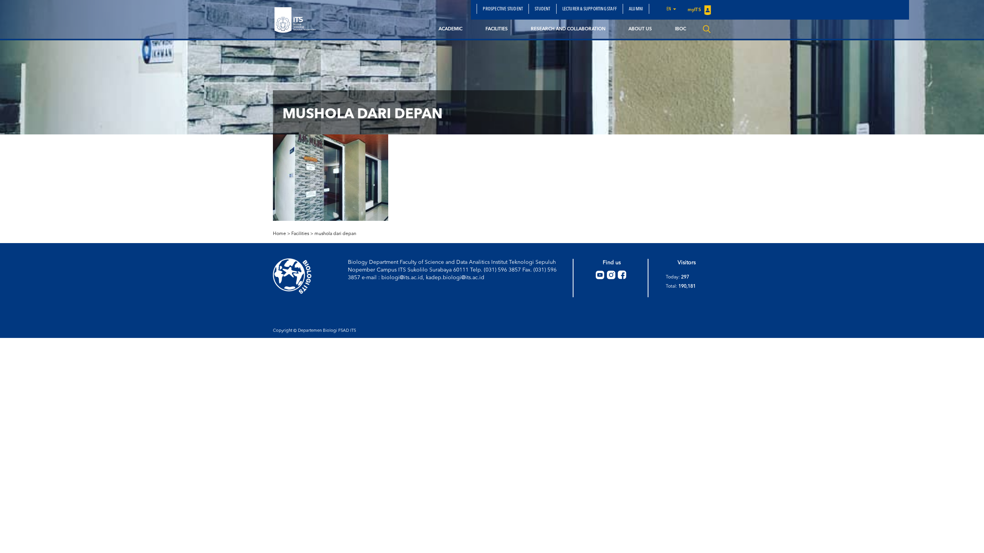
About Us (640, 29)
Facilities (496, 29)
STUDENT (542, 9)
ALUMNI (636, 9)
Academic (450, 29)
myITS (695, 10)
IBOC (680, 29)
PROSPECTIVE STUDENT (503, 9)
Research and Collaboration (568, 29)
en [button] (669, 9)
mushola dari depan (335, 234)
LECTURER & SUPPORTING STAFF (589, 9)
